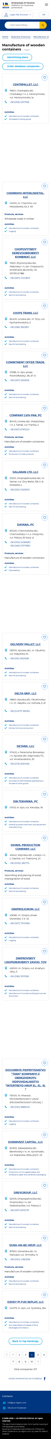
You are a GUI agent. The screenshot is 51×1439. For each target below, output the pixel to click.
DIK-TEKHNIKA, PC (25, 801)
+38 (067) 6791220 (19, 429)
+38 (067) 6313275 (19, 1210)
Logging (12, 231)
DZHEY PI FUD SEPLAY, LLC (25, 1302)
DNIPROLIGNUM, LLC (25, 909)
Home (5, 37)
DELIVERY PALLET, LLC (25, 644)
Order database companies (23, 66)
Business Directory (20, 37)
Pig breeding (14, 570)
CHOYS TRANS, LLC (25, 313)
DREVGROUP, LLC (25, 1192)
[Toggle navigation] (46, 4)
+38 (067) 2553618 (19, 380)
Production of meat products (21, 454)
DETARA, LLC (25, 746)
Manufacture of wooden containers (24, 116)
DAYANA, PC (25, 525)
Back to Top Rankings (25, 1341)
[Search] (43, 25)
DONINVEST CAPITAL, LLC (25, 1142)
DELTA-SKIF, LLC (26, 693)
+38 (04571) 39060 (20, 711)
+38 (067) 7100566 (20, 923)
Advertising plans (17, 57)
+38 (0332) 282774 (19, 863)
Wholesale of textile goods (20, 119)
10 (32, 1362)
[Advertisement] (25, 153)
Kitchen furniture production (21, 728)
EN (43, 15)
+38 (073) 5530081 (19, 764)
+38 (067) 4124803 (20, 278)
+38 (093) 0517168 (19, 102)
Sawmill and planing (17, 295)
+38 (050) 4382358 (20, 1259)
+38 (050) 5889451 (20, 1107)
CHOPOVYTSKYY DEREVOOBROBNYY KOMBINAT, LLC (25, 253)
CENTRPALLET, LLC (25, 84)
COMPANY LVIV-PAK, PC (25, 415)
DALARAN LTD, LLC (25, 472)
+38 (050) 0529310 (20, 490)
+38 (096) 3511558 (19, 976)
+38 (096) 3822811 (19, 327)
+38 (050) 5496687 (20, 542)
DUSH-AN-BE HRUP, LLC (25, 1245)
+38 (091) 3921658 (19, 658)
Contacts (7, 1396)
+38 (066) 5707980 (20, 546)
